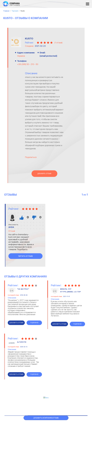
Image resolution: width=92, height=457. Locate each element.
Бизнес (10, 430)
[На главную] (11, 4)
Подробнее (34, 322)
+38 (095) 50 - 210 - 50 (27, 64)
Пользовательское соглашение (30, 445)
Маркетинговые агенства (73, 433)
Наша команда (80, 445)
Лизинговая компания (71, 430)
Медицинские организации (73, 436)
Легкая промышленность (72, 427)
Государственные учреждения (43, 424)
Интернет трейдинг (39, 427)
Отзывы (14, 406)
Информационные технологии (43, 430)
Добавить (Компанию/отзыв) (46, 418)
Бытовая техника (14, 436)
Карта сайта (77, 406)
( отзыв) (58, 42)
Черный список (54, 406)
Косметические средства (42, 436)
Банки (9, 427)
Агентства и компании (16, 424)
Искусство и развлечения (42, 433)
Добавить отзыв (44, 173)
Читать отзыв (25, 256)
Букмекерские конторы (16, 433)
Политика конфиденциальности (58, 445)
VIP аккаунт (38, 406)
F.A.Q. (66, 406)
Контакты (11, 443)
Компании (25, 406)
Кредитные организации (72, 424)
